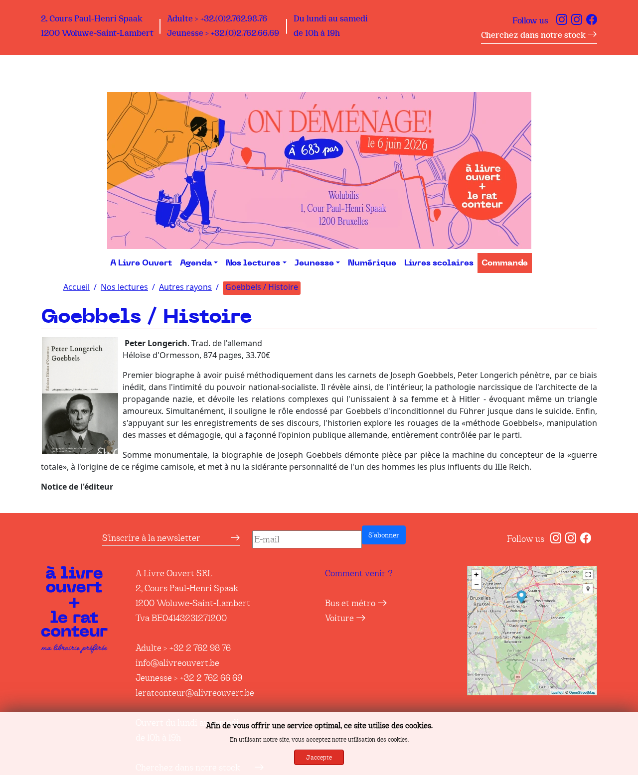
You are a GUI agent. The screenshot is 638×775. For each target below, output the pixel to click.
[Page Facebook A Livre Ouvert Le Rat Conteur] (591, 20)
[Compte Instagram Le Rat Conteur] (576, 20)
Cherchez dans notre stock (534, 35)
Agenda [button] (196, 263)
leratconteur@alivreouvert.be (195, 693)
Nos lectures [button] (253, 263)
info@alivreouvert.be (177, 663)
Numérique (372, 263)
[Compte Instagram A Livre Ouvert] (561, 20)
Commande (504, 263)
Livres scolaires (439, 263)
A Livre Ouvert (141, 263)
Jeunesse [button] (314, 263)
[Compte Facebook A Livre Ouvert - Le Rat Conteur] (585, 539)
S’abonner (383, 535)
